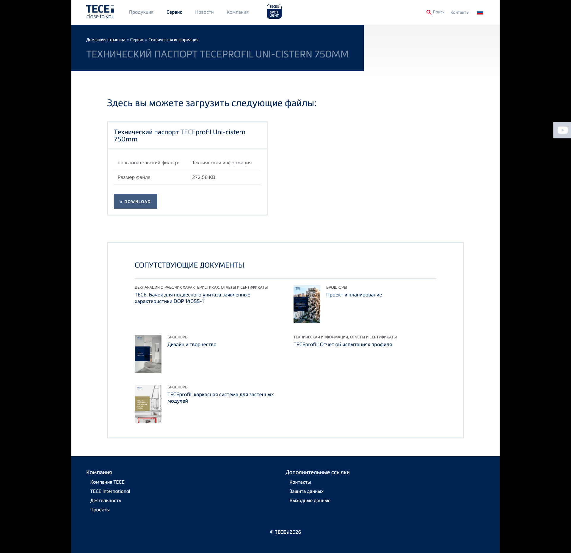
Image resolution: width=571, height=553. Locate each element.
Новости (204, 12)
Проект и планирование (354, 294)
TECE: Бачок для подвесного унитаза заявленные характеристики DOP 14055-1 (192, 297)
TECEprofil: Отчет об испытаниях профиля (343, 344)
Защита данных (307, 491)
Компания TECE (107, 482)
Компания (238, 12)
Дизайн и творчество (192, 344)
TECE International (110, 491)
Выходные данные (310, 500)
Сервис (174, 12)
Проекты (100, 509)
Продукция (141, 12)
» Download (135, 201)
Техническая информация (173, 40)
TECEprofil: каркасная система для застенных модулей (220, 397)
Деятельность (105, 500)
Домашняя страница (105, 40)
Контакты (460, 12)
